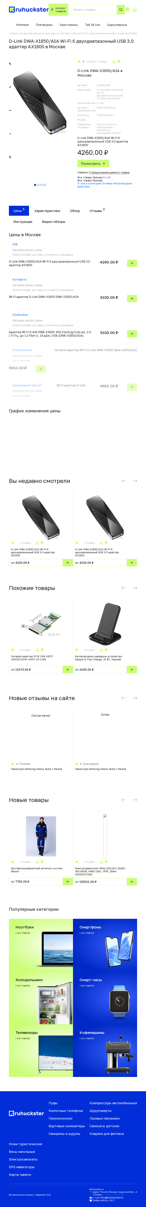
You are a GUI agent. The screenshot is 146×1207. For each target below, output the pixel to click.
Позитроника (22, 350)
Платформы (44, 25)
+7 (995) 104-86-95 (113, 1194)
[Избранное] (127, 9)
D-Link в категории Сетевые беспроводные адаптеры (104, 185)
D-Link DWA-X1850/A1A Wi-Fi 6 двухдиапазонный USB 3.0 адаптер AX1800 (33, 552)
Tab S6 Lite (92, 25)
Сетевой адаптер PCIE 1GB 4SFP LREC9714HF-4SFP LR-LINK (32, 658)
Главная (13, 33)
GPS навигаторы (22, 1167)
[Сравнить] (114, 61)
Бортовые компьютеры (67, 1126)
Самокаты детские (104, 1126)
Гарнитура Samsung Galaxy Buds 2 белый (36, 768)
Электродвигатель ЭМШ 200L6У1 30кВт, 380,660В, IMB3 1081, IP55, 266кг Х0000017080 (100, 871)
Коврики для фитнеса (107, 1134)
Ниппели (22, 25)
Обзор (75, 211)
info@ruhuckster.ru (111, 1197)
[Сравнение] (134, 9)
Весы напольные (22, 1152)
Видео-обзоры (53, 222)
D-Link (107, 177)
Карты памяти (20, 1175)
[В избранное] (119, 61)
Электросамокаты (23, 1159)
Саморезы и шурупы (64, 1134)
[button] (10, 25)
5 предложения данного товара (109, 172)
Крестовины (69, 25)
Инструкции (22, 222)
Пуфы (53, 1103)
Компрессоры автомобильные (113, 1103)
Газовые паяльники (105, 1118)
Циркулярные (117, 25)
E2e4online (20, 315)
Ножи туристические (25, 1144)
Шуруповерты (101, 1111)
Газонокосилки (60, 1118)
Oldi (14, 244)
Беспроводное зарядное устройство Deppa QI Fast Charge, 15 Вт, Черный (98, 658)
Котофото (19, 279)
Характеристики (47, 211)
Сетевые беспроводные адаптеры (38, 33)
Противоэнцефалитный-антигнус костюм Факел (36, 870)
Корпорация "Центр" (27, 385)
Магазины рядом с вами (27, 249)
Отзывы (96, 211)
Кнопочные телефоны (66, 1111)
